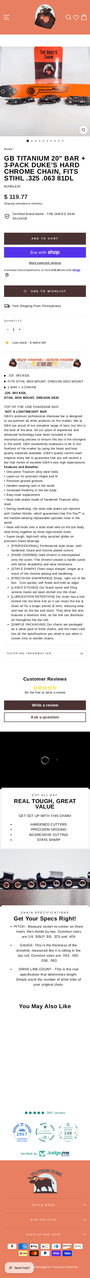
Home (8, 149)
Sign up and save (43, 1234)
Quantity (13, 320)
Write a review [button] (45, 705)
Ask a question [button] (45, 717)
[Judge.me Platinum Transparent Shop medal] (45, 1132)
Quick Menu (43, 1205)
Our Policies (43, 1219)
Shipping (9, 203)
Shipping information (29, 653)
